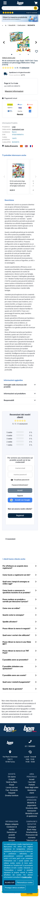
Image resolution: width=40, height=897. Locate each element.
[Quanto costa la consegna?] (35, 615)
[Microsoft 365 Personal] (20, 18)
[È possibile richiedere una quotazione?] (35, 667)
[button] (4, 42)
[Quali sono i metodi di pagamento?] (35, 682)
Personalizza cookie (24, 882)
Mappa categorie (11, 824)
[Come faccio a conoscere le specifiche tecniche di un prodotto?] (35, 591)
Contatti (12, 779)
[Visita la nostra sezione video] (30, 729)
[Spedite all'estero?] (35, 622)
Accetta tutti (9, 882)
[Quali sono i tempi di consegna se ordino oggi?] (35, 582)
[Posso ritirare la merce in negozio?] (35, 629)
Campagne (31, 827)
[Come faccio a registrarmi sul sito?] (35, 575)
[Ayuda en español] (21, 146)
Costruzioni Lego (18, 129)
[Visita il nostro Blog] (10, 729)
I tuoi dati (31, 782)
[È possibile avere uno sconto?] (35, 675)
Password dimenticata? (20, 485)
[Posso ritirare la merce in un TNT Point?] (35, 651)
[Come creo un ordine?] (35, 608)
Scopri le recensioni (31, 12)
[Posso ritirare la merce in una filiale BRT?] (35, 642)
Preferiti (32, 785)
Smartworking (31, 832)
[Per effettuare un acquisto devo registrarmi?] (35, 566)
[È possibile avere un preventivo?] (35, 660)
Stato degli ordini (31, 787)
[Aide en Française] (31, 146)
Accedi (31, 779)
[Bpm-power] (20, 3)
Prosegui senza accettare (15, 888)
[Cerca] (35, 8)
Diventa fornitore (11, 795)
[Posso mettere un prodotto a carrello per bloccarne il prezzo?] (35, 600)
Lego (14, 127)
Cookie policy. (27, 877)
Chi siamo (12, 777)
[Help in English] (26, 146)
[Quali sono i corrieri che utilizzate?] (35, 635)
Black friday (31, 829)
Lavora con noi (12, 787)
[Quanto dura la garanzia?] (35, 689)
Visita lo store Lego (8, 58)
